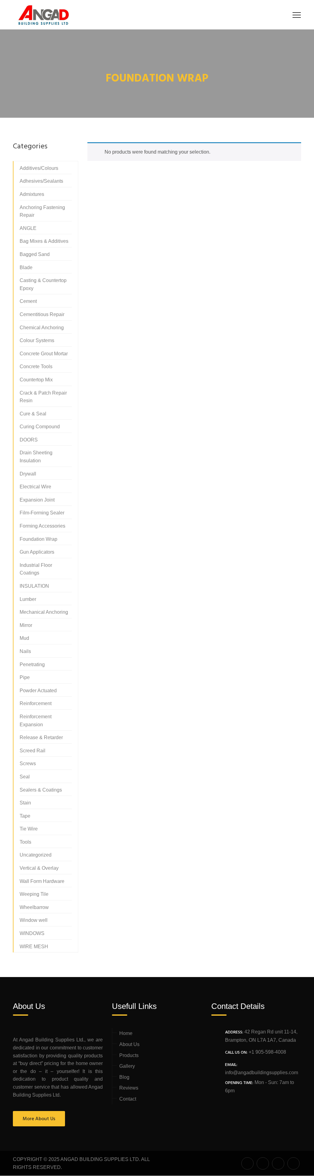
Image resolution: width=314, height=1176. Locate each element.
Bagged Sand (35, 254)
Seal (25, 776)
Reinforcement (36, 703)
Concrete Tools (36, 366)
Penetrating (32, 664)
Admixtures (32, 194)
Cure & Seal (33, 413)
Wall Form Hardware (42, 881)
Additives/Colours (39, 168)
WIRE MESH (34, 946)
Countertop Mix (36, 379)
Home (125, 1033)
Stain (25, 802)
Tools (25, 842)
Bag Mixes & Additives (44, 241)
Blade (26, 267)
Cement (28, 301)
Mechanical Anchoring (44, 612)
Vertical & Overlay (39, 868)
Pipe (25, 677)
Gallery (127, 1066)
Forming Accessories (42, 526)
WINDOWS (32, 933)
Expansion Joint (37, 499)
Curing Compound (40, 426)
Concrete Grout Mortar (44, 353)
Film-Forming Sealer (42, 512)
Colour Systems (37, 340)
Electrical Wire (35, 486)
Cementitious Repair (42, 314)
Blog (124, 1077)
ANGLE (28, 228)
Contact (127, 1099)
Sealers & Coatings (41, 789)
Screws (28, 763)
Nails (25, 651)
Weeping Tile (34, 894)
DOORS (29, 439)
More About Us (39, 1119)
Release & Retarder (41, 737)
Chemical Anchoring (42, 327)
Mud (24, 638)
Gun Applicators (37, 552)
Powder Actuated (38, 690)
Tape (25, 816)
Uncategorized (36, 854)
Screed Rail (32, 750)
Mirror (26, 625)
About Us (129, 1044)
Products (129, 1055)
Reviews (128, 1087)
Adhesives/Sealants (41, 181)
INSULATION (34, 586)
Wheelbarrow (34, 907)
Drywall (28, 473)
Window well (34, 920)
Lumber (28, 599)
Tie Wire (29, 828)
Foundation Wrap (38, 539)
